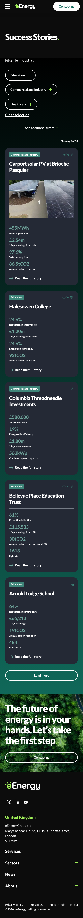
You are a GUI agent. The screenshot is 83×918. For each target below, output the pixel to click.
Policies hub (57, 905)
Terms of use (36, 905)
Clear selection (17, 115)
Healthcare (18, 104)
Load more (41, 675)
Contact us (66, 6)
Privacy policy (14, 905)
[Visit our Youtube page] (25, 802)
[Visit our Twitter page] (9, 802)
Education (17, 75)
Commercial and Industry (28, 89)
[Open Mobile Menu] (7, 6)
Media (74, 905)
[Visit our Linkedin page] (17, 802)
